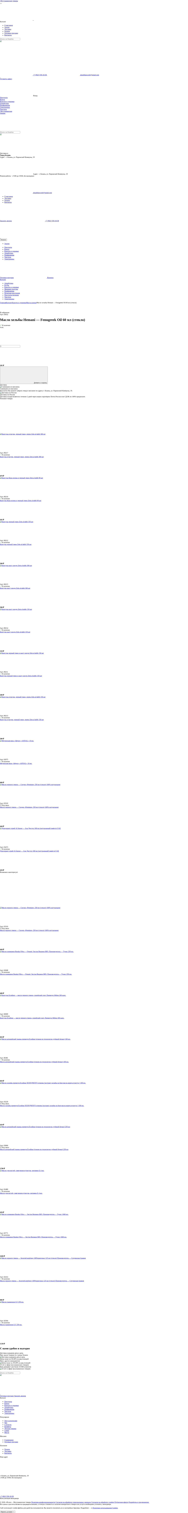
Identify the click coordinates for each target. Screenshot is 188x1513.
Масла (6, 1432)
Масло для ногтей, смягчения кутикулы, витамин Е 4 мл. (21, 1193)
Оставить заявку (6, 79)
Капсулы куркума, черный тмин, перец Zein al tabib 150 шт (22, 720)
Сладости (7, 1425)
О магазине (8, 25)
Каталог (3, 240)
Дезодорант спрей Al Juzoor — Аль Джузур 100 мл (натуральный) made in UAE (29, 851)
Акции (6, 27)
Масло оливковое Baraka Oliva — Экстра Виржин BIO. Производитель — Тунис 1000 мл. (33, 1237)
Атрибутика (4, 103)
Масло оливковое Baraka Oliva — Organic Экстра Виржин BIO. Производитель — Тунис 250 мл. (36, 974)
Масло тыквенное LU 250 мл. (11, 1325)
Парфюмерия (5, 105)
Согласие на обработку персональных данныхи (73, 1502)
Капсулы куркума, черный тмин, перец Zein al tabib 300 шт (22, 457)
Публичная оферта (121, 1502)
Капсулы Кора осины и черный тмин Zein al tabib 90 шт (20, 501)
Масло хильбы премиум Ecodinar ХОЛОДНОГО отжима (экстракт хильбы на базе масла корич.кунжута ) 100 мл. (42, 1106)
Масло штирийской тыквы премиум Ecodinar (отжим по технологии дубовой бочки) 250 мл (34, 1149)
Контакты (8, 35)
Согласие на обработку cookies (102, 1502)
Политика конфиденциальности (43, 1502)
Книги (2, 99)
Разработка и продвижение (139, 1502)
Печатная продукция (12, 293)
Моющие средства (11, 289)
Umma (6, 1430)
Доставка (7, 29)
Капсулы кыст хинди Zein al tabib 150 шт (15, 632)
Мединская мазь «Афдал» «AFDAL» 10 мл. (16, 763)
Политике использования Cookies (105, 1508)
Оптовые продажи (11, 33)
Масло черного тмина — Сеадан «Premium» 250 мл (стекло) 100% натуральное (29, 807)
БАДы (6, 285)
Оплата (7, 31)
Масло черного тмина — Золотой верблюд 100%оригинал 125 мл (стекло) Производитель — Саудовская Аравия (42, 1281)
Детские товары (10, 1429)
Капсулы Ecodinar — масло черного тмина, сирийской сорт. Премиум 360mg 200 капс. (32, 1018)
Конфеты (7, 1427)
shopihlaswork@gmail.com (89, 75)
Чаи (5, 1423)
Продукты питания (11, 295)
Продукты (4, 98)
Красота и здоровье (7, 101)
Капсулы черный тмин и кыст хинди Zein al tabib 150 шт (21, 676)
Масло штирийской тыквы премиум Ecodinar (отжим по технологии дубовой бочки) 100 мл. (34, 1062)
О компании (8, 1440)
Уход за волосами (10, 1421)
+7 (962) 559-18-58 (40, 75)
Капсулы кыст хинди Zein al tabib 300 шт (15, 588)
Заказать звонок (6, 221)
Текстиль (3, 109)
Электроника (5, 107)
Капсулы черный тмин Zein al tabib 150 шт (15, 544)
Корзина (50, 278)
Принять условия (6, 1512)
